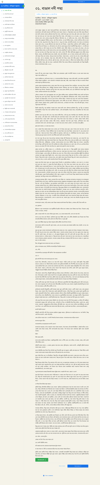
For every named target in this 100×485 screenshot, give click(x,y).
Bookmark (41, 460)
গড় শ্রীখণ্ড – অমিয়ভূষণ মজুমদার (11, 6)
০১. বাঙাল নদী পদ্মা (53, 14)
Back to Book (62, 466)
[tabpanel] (62, 239)
